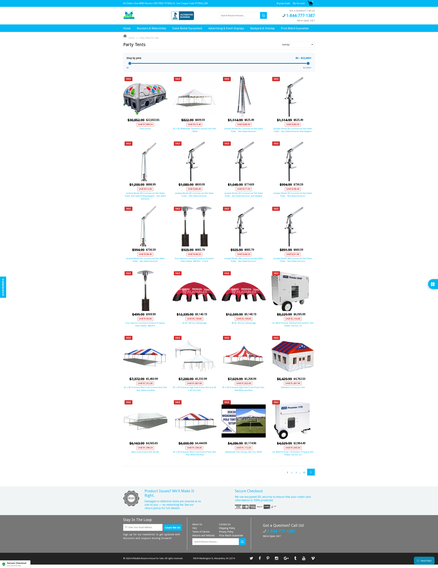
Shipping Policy (227, 528)
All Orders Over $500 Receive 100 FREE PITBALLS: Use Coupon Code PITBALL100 (165, 3)
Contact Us (224, 524)
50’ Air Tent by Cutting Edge (194, 323)
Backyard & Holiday (262, 28)
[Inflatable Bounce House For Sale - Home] (129, 15)
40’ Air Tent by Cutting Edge (243, 323)
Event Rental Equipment (187, 28)
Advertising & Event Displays (226, 28)
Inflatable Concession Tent (293, 387)
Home (127, 28)
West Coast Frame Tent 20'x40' (145, 452)
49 (304, 472)
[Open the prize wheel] (433, 284)
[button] (15, 564)
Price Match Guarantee (295, 28)
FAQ (194, 528)
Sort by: (286, 44)
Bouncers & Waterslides (151, 28)
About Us (197, 524)
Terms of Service (201, 531)
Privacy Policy (226, 531)
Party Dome (145, 128)
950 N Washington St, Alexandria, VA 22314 (214, 558)
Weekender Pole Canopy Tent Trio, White (243, 452)
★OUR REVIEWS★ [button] (3, 287)
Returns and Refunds (203, 535)
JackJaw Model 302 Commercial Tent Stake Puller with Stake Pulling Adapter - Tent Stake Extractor (145, 196)
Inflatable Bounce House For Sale (147, 558)
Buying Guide (283, 3)
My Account (299, 3)
